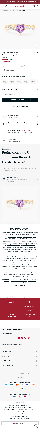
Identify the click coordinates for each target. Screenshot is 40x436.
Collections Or (25, 264)
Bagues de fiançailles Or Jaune (20, 262)
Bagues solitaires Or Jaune (28, 245)
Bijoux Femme (12, 237)
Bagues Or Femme (20, 234)
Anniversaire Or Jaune (22, 282)
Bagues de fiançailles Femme (22, 256)
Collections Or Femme (31, 266)
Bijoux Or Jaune (30, 238)
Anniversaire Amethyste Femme (19, 281)
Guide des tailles (10, 94)
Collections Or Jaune (20, 268)
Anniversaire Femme (15, 279)
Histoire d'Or (5, 10)
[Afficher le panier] (38, 6)
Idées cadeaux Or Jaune (25, 251)
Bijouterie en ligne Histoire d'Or (8, 297)
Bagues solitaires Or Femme (12, 245)
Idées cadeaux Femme (17, 247)
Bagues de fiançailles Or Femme (28, 260)
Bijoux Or (19, 237)
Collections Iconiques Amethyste (20, 273)
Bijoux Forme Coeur (24, 254)
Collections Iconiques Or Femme (28, 274)
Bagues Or (19, 232)
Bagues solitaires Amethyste (10, 243)
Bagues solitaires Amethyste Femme (28, 243)
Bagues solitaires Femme (19, 241)
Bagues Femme (11, 232)
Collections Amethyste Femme (17, 266)
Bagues (12, 10)
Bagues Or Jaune (30, 234)
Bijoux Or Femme (20, 238)
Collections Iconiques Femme (22, 271)
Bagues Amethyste (28, 232)
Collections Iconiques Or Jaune (20, 276)
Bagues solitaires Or (32, 241)
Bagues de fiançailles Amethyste (20, 258)
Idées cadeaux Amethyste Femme (23, 249)
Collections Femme (16, 264)
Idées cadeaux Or (28, 247)
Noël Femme (21, 285)
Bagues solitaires (20, 10)
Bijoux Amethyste (27, 237)
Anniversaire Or (26, 279)
